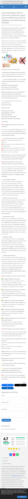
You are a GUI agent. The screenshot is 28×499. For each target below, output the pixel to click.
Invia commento (6, 420)
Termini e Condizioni (7, 463)
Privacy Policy (5, 457)
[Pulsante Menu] (2, 6)
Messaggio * (4, 409)
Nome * (3, 395)
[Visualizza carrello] (25, 6)
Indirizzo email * (5, 402)
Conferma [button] (22, 496)
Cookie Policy (5, 460)
